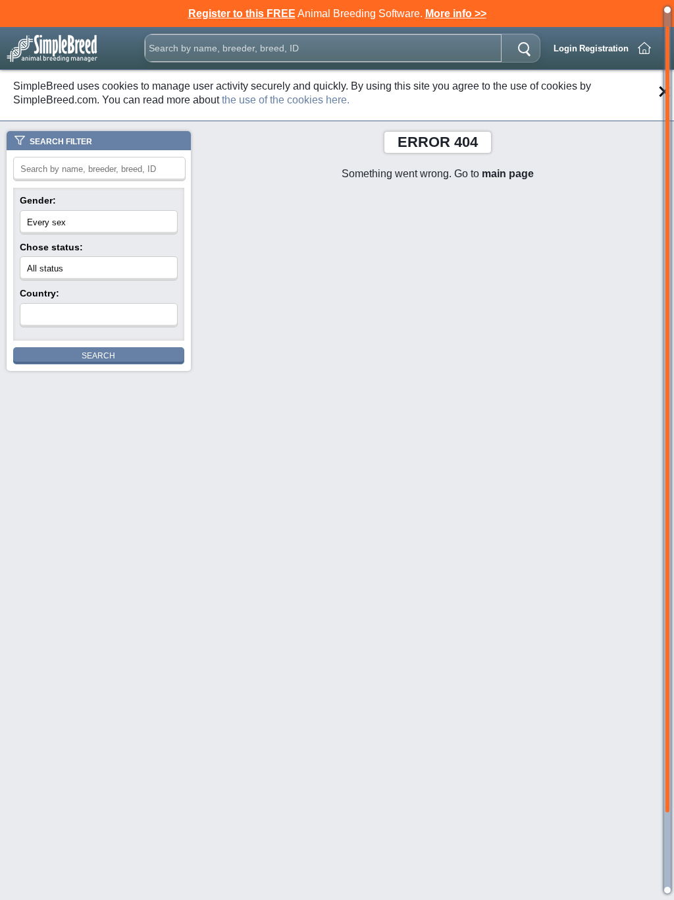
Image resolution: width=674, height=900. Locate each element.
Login (565, 48)
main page (508, 173)
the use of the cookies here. (286, 99)
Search (98, 355)
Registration (604, 48)
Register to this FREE (242, 13)
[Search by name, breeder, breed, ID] (524, 48)
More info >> (455, 13)
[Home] (644, 48)
